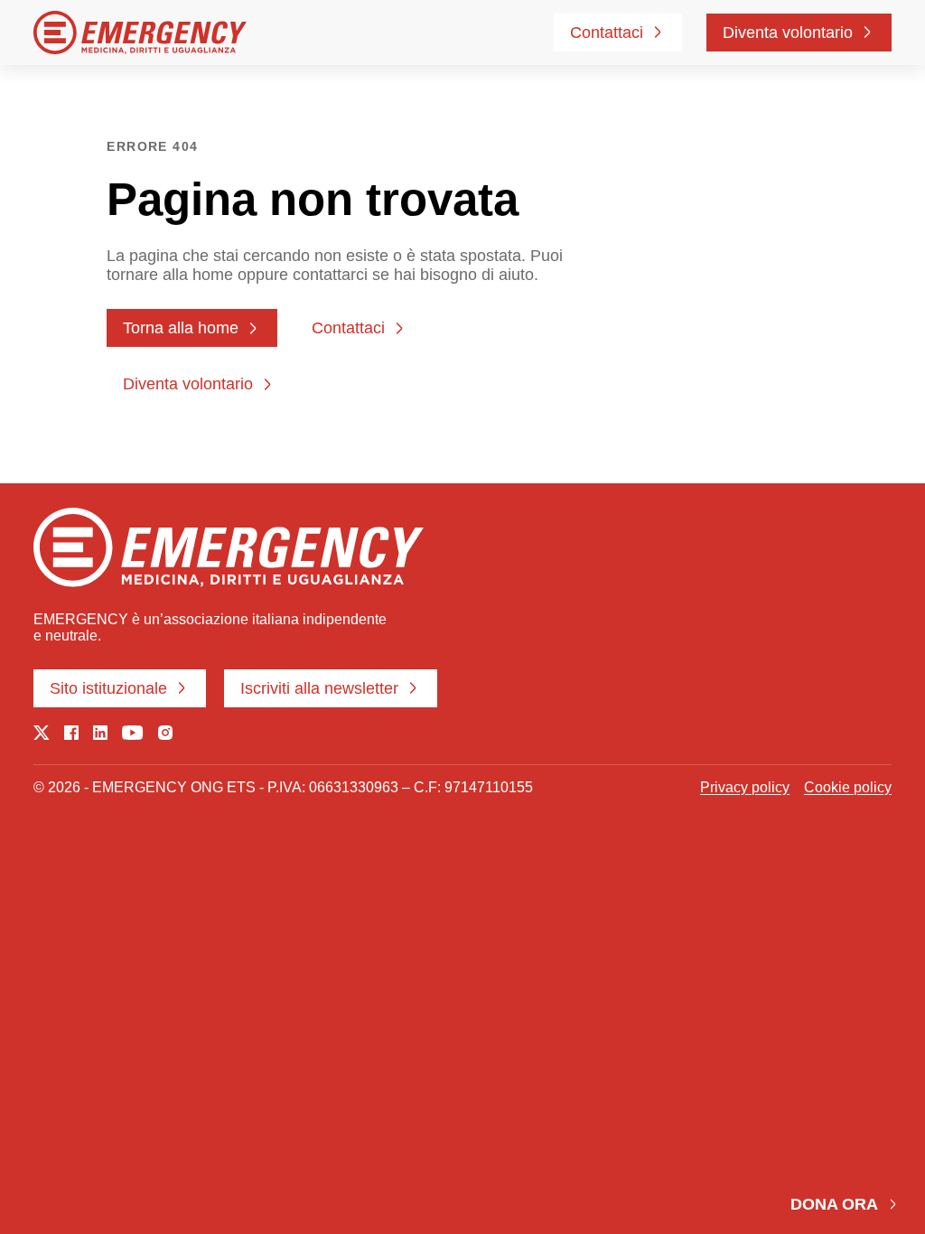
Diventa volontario (788, 32)
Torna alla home (180, 328)
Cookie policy (848, 787)
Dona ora (834, 1204)
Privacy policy (745, 787)
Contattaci (606, 32)
